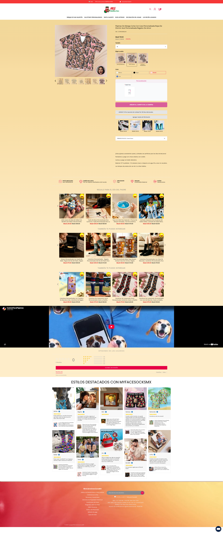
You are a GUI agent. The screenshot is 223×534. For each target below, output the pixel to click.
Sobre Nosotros (92, 507)
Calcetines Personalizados (93, 17)
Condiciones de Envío (92, 502)
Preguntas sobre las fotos (92, 505)
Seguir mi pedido (126, 1)
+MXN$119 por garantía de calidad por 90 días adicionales (135, 112)
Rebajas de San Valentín (74, 17)
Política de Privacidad (92, 509)
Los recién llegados (149, 17)
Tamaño (117, 43)
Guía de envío (93, 514)
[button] (59, 50)
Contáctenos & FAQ (92, 495)
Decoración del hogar (133, 17)
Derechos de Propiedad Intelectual (92, 500)
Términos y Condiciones (92, 497)
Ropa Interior (119, 17)
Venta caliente (109, 17)
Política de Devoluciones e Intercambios (92, 492)
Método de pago (92, 512)
